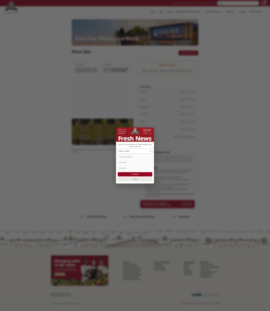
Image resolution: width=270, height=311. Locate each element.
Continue (135, 174)
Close (135, 179)
